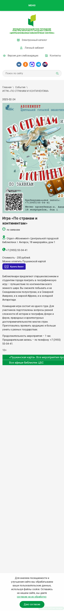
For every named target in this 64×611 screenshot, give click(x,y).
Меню (32, 5)
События (20, 87)
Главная (6, 87)
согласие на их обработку (31, 596)
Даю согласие (32, 604)
